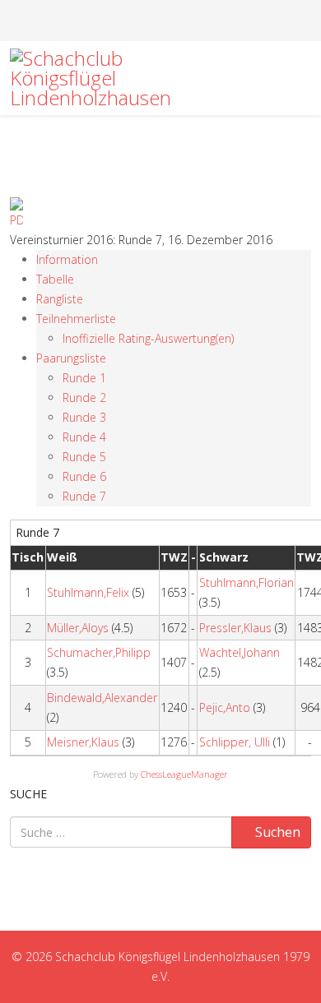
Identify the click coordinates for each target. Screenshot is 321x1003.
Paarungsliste (71, 358)
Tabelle (55, 279)
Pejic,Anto (224, 707)
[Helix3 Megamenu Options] (304, 77)
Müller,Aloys (78, 628)
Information (67, 259)
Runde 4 (84, 437)
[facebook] (151, 20)
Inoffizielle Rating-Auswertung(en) (148, 338)
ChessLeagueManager (184, 774)
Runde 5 (84, 457)
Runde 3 (84, 417)
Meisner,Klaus (83, 742)
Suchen (276, 832)
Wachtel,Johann (239, 652)
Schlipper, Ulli (234, 742)
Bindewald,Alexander (102, 697)
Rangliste (59, 299)
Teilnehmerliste (76, 318)
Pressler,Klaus (235, 628)
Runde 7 (84, 496)
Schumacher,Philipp (99, 652)
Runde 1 (84, 378)
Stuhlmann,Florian (246, 582)
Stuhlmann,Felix (88, 592)
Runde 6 (84, 476)
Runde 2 (84, 397)
